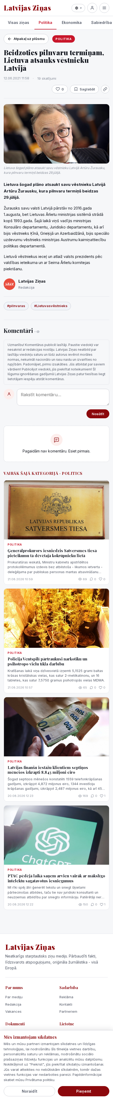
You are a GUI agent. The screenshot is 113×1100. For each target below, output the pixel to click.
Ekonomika (72, 22)
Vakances (13, 1011)
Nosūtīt (98, 414)
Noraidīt (29, 1091)
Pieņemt (83, 1091)
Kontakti (65, 1004)
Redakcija (13, 1004)
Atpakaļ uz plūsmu (29, 39)
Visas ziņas (18, 22)
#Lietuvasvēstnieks (51, 306)
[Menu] (104, 8)
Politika (45, 22)
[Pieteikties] (92, 8)
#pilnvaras (16, 306)
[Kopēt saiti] (105, 89)
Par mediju (14, 997)
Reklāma (66, 997)
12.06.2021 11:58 (16, 78)
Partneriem (68, 1011)
